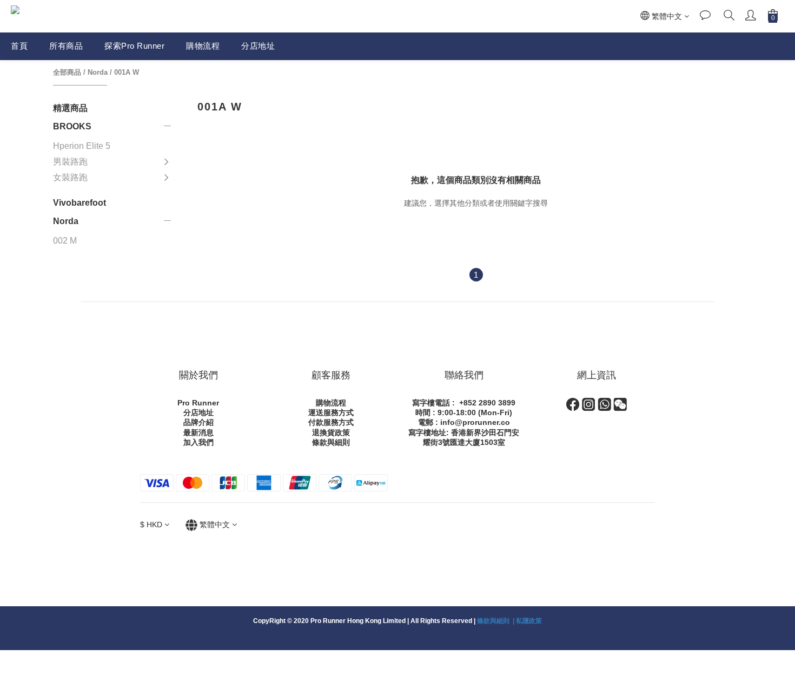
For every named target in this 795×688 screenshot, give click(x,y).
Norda (98, 72)
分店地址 (258, 45)
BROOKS (72, 126)
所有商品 (66, 45)
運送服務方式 (331, 412)
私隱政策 (529, 621)
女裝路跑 (70, 177)
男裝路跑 (70, 161)
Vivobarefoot (79, 202)
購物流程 (203, 45)
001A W (126, 72)
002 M (65, 240)
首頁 (19, 45)
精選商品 (70, 108)
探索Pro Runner (134, 45)
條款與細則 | (496, 621)
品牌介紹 (198, 422)
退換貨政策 (331, 432)
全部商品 (67, 72)
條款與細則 (331, 442)
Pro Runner (198, 402)
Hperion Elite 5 (81, 145)
